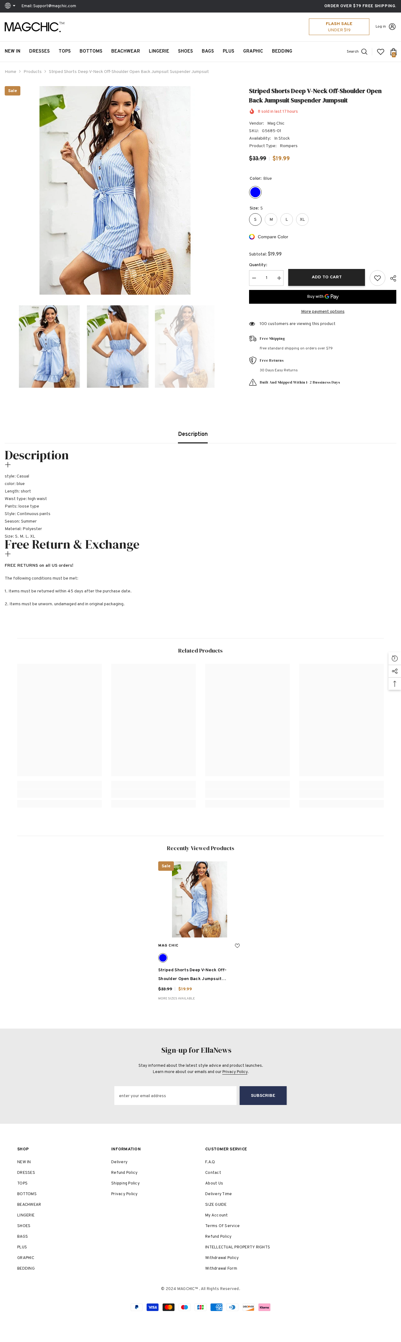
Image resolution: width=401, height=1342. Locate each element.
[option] (117, 190)
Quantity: (258, 265)
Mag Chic (275, 123)
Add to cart (327, 277)
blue (163, 958)
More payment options (323, 311)
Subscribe (263, 1095)
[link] (59, 793)
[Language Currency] (11, 6)
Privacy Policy (234, 1072)
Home (10, 72)
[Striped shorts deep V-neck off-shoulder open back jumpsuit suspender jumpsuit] (200, 899)
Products (32, 72)
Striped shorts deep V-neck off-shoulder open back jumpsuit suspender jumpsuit (192, 975)
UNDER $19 (339, 30)
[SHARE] (390, 278)
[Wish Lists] (381, 51)
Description (193, 434)
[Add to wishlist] (377, 278)
